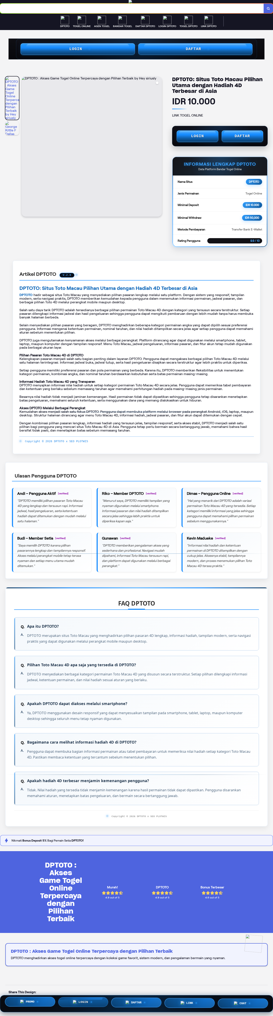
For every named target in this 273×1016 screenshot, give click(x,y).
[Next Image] (158, 147)
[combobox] (132, 8)
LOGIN (76, 49)
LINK (189, 1003)
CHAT (243, 1003)
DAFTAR (193, 49)
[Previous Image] (25, 147)
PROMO (30, 1003)
